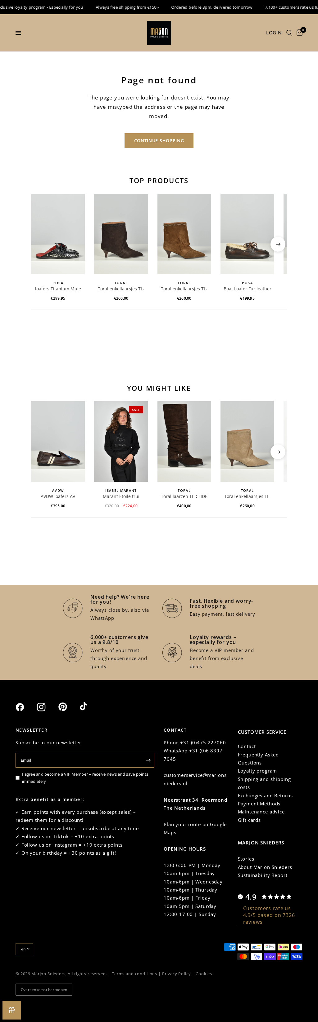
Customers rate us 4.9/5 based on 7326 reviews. (269, 915)
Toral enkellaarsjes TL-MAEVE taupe (184, 289)
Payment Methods (259, 803)
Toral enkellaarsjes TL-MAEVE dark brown (121, 289)
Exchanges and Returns (265, 795)
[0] (298, 32)
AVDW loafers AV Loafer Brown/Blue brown (58, 496)
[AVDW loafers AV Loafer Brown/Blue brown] (58, 441)
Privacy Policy (176, 973)
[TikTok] (90, 707)
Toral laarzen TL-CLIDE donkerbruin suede (184, 496)
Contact (247, 746)
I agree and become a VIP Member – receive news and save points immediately (85, 777)
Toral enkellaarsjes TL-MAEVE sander (247, 496)
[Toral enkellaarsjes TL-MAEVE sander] (247, 441)
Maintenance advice (261, 811)
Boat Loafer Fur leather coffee (247, 289)
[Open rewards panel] (11, 1010)
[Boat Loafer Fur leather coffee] (247, 234)
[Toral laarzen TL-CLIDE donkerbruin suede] (184, 441)
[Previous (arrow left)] (40, 244)
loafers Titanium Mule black (58, 289)
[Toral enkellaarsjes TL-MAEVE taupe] (184, 234)
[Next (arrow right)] (277, 244)
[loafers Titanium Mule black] (58, 234)
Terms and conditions (134, 973)
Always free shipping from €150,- (119, 7)
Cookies (204, 973)
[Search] (289, 32)
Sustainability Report (263, 875)
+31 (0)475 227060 (203, 742)
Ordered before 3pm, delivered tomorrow (204, 7)
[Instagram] (47, 707)
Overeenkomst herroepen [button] (44, 989)
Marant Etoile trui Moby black (121, 496)
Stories (246, 859)
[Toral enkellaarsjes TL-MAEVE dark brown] (121, 234)
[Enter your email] (148, 760)
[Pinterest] (68, 707)
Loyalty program (257, 771)
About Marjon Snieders (265, 867)
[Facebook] (25, 707)
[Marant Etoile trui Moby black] (121, 441)
